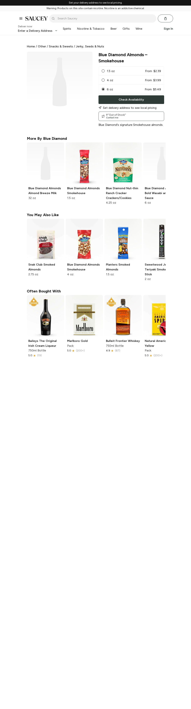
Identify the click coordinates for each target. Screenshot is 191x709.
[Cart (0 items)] (165, 18)
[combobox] (105, 18)
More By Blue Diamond (47, 138)
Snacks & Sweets (61, 46)
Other (42, 46)
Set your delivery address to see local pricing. (95, 2)
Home (31, 46)
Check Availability (131, 99)
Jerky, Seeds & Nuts (90, 46)
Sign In (168, 28)
